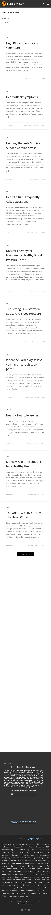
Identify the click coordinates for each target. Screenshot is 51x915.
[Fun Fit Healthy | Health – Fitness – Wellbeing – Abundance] (4, 3)
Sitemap (41, 839)
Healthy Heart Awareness (23, 415)
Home (4, 12)
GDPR (34, 839)
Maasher (11, 79)
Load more (25, 554)
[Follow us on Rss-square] (22, 910)
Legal (29, 839)
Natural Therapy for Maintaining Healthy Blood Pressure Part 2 (24, 255)
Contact (22, 839)
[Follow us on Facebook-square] (25, 910)
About (15, 839)
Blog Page (11, 12)
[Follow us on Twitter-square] (29, 910)
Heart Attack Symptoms (22, 97)
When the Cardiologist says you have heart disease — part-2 (24, 364)
